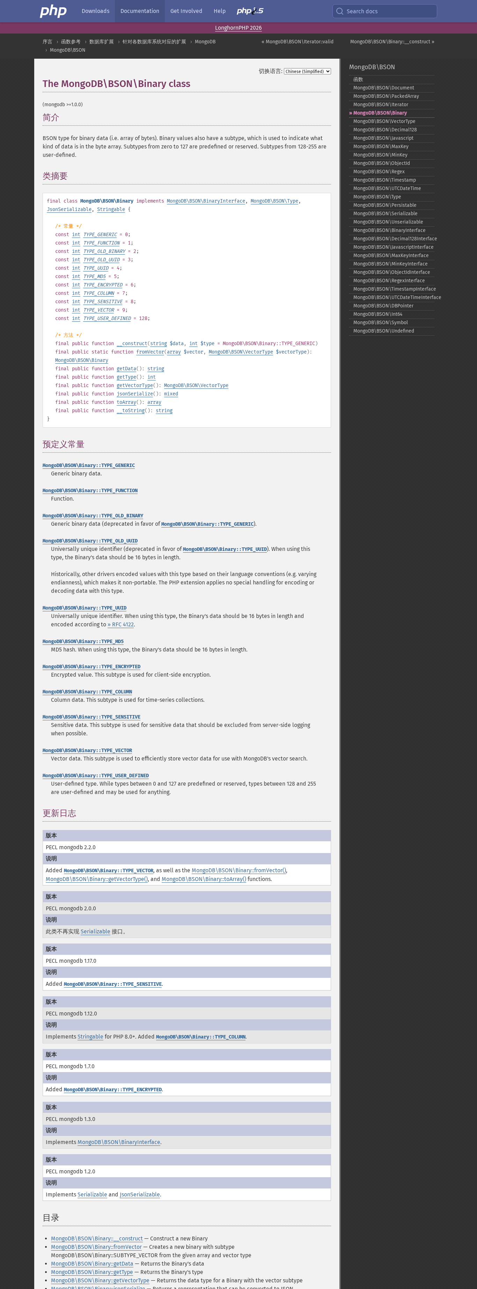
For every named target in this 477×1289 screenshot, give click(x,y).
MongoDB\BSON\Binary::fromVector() (239, 870)
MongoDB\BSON (68, 50)
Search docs (362, 11)
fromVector (150, 352)
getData (126, 369)
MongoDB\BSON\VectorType (241, 352)
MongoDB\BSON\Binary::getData (92, 1263)
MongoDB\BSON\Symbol (380, 323)
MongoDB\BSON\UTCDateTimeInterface (394, 297)
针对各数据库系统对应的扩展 (154, 42)
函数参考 (71, 42)
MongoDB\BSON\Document (383, 88)
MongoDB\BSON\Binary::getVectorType (100, 1280)
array (174, 352)
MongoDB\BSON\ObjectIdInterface (391, 272)
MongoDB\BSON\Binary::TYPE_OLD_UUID (90, 541)
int (76, 235)
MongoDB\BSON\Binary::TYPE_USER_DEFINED (96, 776)
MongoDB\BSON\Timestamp (384, 180)
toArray (126, 402)
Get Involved (186, 11)
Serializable (95, 931)
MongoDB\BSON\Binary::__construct (97, 1238)
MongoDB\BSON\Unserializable (388, 222)
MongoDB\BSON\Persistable (385, 205)
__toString (131, 411)
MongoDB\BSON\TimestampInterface (394, 289)
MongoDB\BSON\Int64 (377, 314)
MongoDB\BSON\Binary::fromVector (96, 1247)
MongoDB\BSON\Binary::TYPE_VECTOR (87, 750)
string (158, 344)
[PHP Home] (54, 11)
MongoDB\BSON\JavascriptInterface (393, 247)
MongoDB (205, 42)
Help (220, 11)
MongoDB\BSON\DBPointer (383, 306)
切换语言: (270, 71)
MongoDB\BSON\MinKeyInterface (390, 264)
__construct (132, 344)
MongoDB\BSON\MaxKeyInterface (391, 255)
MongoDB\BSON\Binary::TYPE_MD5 (83, 641)
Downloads (95, 11)
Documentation (139, 11)
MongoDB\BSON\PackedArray (386, 96)
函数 (358, 79)
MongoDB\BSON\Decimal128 (385, 130)
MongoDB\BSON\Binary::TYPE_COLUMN (87, 692)
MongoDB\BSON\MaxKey (381, 147)
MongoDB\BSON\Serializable (385, 214)
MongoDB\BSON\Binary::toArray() (204, 879)
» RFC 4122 (121, 624)
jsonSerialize (135, 394)
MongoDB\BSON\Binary (81, 360)
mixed (171, 394)
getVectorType (135, 385)
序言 (47, 42)
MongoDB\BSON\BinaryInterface (206, 201)
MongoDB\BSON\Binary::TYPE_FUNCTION (90, 491)
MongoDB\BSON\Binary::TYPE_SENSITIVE (91, 717)
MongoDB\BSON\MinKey (380, 155)
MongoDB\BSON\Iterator (380, 105)
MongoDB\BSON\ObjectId (381, 163)
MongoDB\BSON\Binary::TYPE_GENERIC (89, 465)
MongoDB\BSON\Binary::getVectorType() (97, 879)
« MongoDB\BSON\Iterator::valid (297, 42)
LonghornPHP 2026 (238, 27)
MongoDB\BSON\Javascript (383, 138)
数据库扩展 (101, 42)
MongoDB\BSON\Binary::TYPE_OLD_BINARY (93, 516)
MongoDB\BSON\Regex (379, 172)
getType (126, 377)
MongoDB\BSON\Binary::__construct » (392, 42)
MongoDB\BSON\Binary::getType (92, 1272)
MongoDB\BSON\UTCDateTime (387, 188)
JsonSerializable (69, 209)
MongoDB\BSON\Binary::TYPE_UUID (225, 549)
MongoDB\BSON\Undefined (383, 331)
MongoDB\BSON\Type (274, 201)
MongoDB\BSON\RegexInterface (389, 281)
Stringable (111, 209)
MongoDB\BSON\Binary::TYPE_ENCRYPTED (91, 667)
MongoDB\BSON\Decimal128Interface (394, 239)
